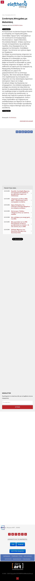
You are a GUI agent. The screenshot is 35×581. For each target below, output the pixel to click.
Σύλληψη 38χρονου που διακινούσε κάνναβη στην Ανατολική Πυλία (18, 231)
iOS (13, 544)
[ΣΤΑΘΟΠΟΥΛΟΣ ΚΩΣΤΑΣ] (17, 566)
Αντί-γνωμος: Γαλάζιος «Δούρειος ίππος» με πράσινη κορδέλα (20, 212)
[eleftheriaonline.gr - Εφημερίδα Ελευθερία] (17, 4)
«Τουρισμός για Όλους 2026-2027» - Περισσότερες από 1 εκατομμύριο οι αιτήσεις (19, 200)
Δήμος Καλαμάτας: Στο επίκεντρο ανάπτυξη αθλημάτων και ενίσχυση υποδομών (20, 206)
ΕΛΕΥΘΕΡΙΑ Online (17, 25)
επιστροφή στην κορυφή (26, 121)
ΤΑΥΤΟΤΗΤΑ (8, 559)
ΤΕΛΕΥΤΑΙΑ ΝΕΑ (10, 188)
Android (20, 544)
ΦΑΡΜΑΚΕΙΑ (6, 556)
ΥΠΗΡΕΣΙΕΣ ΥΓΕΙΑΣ (16, 556)
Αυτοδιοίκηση (12, 117)
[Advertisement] (17, 288)
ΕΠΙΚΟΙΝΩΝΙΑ (26, 559)
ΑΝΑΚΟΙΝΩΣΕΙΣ (17, 559)
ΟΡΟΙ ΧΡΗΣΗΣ (28, 556)
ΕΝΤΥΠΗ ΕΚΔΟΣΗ (17, 551)
